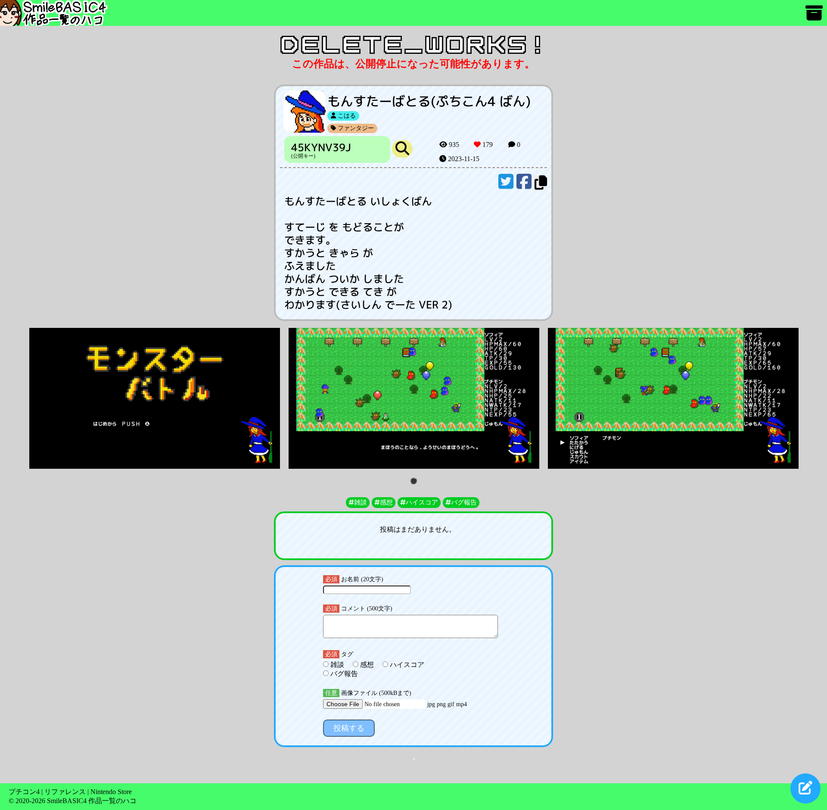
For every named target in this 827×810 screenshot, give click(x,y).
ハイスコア (406, 664)
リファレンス (65, 791)
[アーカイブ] (814, 17)
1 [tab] (415, 481)
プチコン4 (24, 791)
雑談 (337, 664)
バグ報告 (343, 673)
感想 (367, 664)
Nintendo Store (111, 791)
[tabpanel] (154, 398)
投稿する (348, 728)
